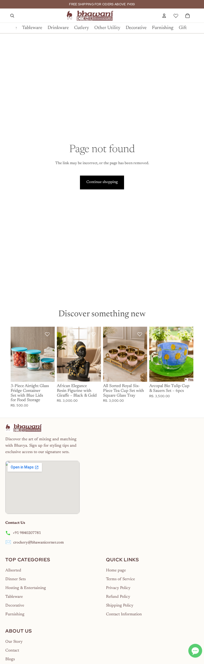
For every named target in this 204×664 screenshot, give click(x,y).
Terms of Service (120, 579)
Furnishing (14, 614)
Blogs (10, 659)
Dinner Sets (15, 579)
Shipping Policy (119, 606)
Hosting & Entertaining (25, 588)
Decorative (14, 606)
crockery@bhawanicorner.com (38, 543)
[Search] (12, 16)
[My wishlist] (176, 15)
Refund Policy (118, 597)
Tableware (14, 597)
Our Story (14, 642)
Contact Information (124, 614)
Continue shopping (102, 182)
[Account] (164, 16)
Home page (116, 570)
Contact (12, 651)
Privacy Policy (118, 588)
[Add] (46, 374)
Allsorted (13, 570)
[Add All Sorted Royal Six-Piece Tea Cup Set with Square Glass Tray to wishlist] (139, 334)
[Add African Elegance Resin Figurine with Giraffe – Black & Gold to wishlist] (93, 334)
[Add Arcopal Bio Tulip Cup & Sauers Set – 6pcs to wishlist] (186, 334)
